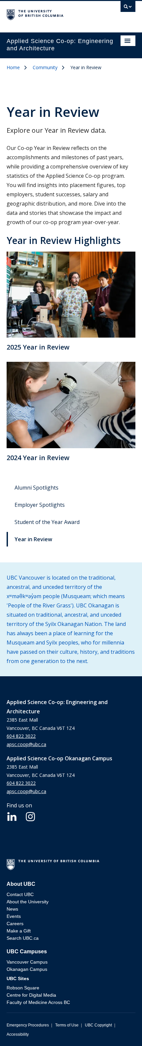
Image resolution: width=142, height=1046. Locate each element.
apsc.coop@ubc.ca (26, 744)
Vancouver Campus (27, 962)
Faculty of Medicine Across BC (38, 1002)
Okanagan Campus (27, 969)
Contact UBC (20, 894)
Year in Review (33, 539)
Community (45, 67)
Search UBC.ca (23, 938)
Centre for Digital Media (31, 995)
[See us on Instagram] (30, 816)
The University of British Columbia (52, 13)
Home (13, 67)
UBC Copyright (98, 1025)
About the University (28, 901)
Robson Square (23, 987)
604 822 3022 (21, 736)
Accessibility (18, 1034)
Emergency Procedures (28, 1025)
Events (14, 916)
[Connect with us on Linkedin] (12, 816)
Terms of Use (67, 1025)
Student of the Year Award (47, 522)
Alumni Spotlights (36, 487)
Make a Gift (19, 930)
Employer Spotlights (40, 504)
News (12, 909)
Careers (15, 923)
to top (121, 1029)
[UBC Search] (128, 8)
